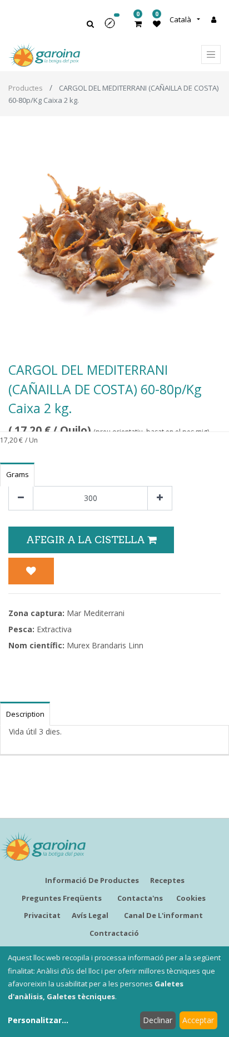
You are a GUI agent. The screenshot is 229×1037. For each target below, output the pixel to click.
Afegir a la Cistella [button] (86, 539)
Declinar (157, 1020)
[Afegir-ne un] (159, 498)
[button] (113, 27)
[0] (138, 23)
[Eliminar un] (20, 498)
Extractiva (54, 629)
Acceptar (198, 1020)
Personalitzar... (38, 1020)
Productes (25, 88)
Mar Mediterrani (96, 613)
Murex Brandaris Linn (105, 645)
